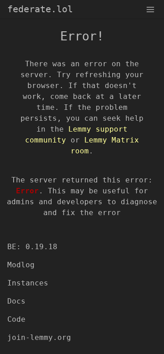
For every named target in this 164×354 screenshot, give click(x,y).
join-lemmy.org (39, 337)
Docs (16, 301)
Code (16, 319)
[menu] (150, 9)
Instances (27, 283)
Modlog (21, 265)
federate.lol (40, 9)
